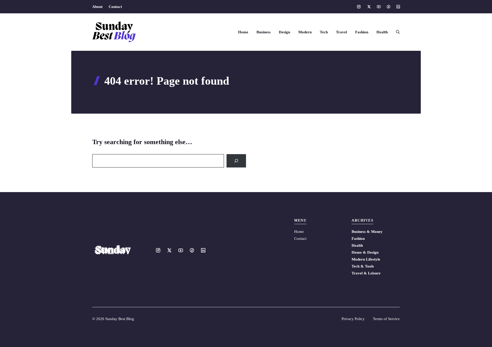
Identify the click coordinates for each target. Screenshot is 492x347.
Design (284, 32)
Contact (115, 7)
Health (382, 32)
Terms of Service (386, 319)
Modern (305, 32)
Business (264, 32)
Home (243, 32)
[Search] (236, 160)
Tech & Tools (363, 266)
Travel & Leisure (366, 273)
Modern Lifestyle (366, 259)
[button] (396, 32)
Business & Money (367, 232)
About (97, 7)
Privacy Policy (353, 319)
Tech (324, 32)
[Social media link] (359, 7)
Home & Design (365, 252)
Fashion (361, 32)
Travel (341, 32)
